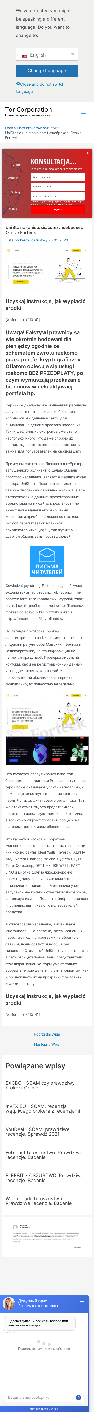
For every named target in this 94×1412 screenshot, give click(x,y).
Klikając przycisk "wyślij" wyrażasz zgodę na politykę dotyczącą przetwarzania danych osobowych (55, 202)
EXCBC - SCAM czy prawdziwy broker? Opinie (40, 1085)
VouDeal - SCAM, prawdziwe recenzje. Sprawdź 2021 (37, 1131)
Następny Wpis (47, 1044)
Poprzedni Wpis (47, 1034)
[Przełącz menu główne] (83, 112)
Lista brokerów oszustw (25, 240)
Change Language (47, 70)
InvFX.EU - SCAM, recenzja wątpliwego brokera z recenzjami (42, 1108)
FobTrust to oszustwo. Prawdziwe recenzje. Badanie (44, 1155)
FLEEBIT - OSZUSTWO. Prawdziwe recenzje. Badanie (44, 1177)
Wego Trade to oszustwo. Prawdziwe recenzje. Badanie (38, 1201)
